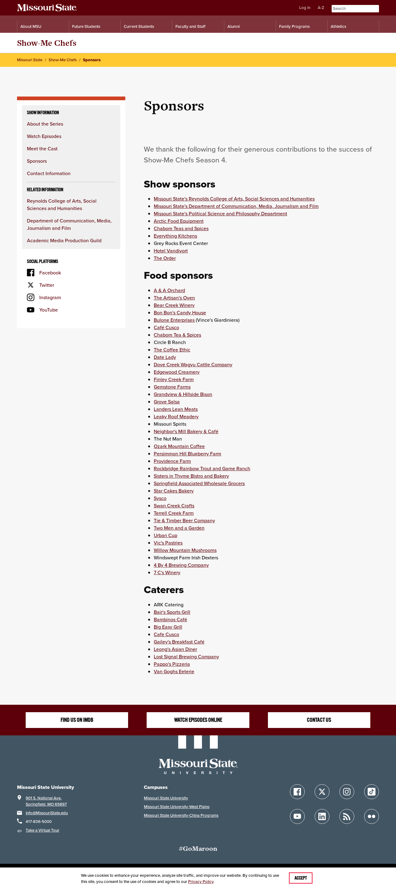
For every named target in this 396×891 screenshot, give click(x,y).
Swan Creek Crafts (174, 505)
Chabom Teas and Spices (181, 228)
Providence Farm (172, 461)
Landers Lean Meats (176, 409)
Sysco (160, 498)
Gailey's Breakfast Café (179, 641)
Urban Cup (165, 535)
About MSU (30, 26)
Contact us (319, 720)
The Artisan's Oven (174, 297)
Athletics (338, 26)
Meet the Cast (42, 148)
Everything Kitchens (175, 235)
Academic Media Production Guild (64, 240)
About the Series (45, 123)
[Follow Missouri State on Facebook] (297, 791)
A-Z (321, 8)
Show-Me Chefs (46, 43)
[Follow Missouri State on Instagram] (346, 791)
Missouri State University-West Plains (176, 807)
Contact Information (49, 173)
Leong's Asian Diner (175, 649)
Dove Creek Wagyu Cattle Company (193, 364)
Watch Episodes (44, 136)
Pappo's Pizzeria (172, 664)
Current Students (139, 26)
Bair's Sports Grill (172, 612)
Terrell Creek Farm (174, 513)
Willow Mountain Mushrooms (185, 550)
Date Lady (165, 357)
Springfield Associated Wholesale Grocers (199, 483)
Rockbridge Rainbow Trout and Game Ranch (202, 468)
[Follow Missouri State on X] (322, 791)
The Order (165, 258)
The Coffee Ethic (172, 349)
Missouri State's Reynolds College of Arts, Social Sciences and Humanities (234, 198)
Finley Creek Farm (174, 379)
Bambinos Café (170, 619)
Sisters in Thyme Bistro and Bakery (191, 475)
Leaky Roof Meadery (176, 416)
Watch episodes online (198, 720)
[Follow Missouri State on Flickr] (371, 816)
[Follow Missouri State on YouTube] (297, 816)
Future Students (86, 26)
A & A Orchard (169, 290)
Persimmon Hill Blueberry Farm (187, 453)
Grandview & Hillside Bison (183, 394)
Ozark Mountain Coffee (179, 446)
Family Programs (294, 26)
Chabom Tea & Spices (177, 334)
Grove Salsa (167, 401)
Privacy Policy (200, 882)
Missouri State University (166, 798)
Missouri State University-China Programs (181, 815)
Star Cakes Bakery (174, 490)
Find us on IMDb (77, 720)
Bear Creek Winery (174, 305)
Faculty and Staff (190, 26)
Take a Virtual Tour (42, 830)
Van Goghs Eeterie (174, 671)
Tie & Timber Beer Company (184, 520)
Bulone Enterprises (174, 319)
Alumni (233, 26)
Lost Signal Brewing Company (186, 656)
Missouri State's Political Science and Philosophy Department (220, 213)
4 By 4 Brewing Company (181, 565)
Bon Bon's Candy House (180, 312)
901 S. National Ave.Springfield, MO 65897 (46, 801)
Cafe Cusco (166, 634)
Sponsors (37, 160)
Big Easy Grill (168, 626)
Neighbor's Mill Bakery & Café (186, 431)
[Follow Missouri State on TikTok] (371, 791)
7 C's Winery (167, 572)
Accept (301, 878)
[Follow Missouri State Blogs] (346, 816)
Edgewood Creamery (177, 371)
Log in (304, 8)
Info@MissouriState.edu (47, 813)
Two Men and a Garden (179, 527)
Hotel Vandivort (171, 250)
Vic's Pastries (168, 542)
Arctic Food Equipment (179, 220)
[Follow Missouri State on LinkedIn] (322, 816)
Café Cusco (166, 327)
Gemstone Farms (172, 386)
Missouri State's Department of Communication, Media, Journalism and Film (236, 206)
